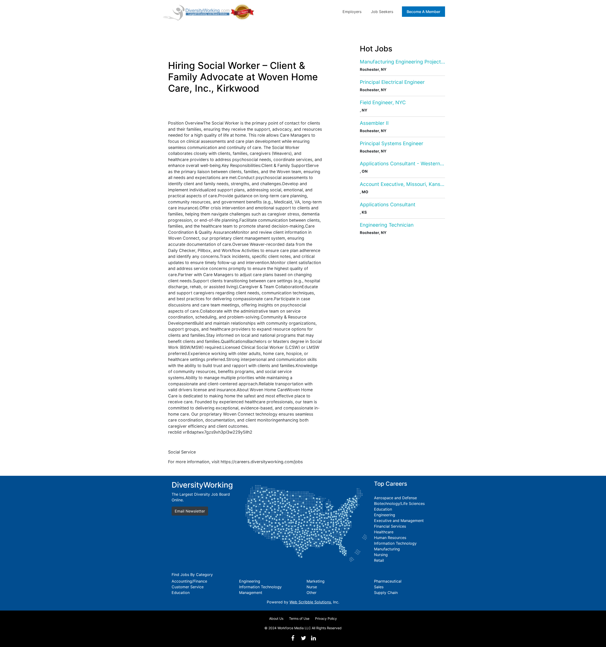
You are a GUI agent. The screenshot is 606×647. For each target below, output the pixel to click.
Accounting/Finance (189, 581)
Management (250, 592)
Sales (378, 586)
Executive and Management (399, 520)
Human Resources (390, 537)
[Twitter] (303, 638)
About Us (276, 618)
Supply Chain (386, 592)
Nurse (312, 586)
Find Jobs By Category (192, 574)
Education (383, 509)
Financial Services (390, 526)
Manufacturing (387, 549)
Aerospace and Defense (395, 497)
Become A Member (423, 11)
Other (311, 592)
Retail (379, 560)
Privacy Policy (326, 618)
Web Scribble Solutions (310, 602)
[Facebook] (293, 638)
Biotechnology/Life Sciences (399, 503)
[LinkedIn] (313, 638)
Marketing (316, 581)
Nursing (381, 554)
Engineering (384, 514)
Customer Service (188, 586)
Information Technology (395, 543)
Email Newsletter (190, 511)
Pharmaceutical (387, 581)
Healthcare (383, 532)
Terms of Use (299, 618)
